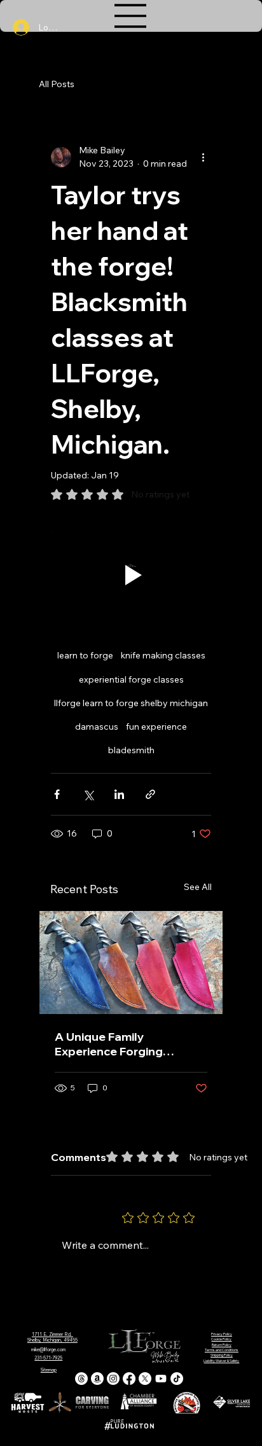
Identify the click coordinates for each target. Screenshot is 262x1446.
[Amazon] (97, 1378)
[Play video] (131, 575)
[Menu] (131, 16)
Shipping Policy (221, 1355)
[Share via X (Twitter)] (88, 794)
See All (198, 887)
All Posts (56, 84)
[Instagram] (113, 1378)
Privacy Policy (221, 1334)
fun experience (156, 726)
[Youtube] (161, 1378)
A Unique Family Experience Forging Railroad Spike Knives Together (115, 1044)
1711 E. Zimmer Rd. (52, 1334)
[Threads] (81, 1378)
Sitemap (49, 1370)
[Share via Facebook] (57, 794)
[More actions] (203, 157)
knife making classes (163, 655)
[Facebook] (129, 1378)
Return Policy (221, 1345)
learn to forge (85, 655)
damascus (96, 726)
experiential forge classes (131, 679)
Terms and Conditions (221, 1350)
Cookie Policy (221, 1339)
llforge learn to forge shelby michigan (131, 703)
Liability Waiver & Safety (221, 1361)
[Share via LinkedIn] (119, 794)
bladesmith (131, 750)
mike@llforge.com (48, 1349)
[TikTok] (176, 1378)
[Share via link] (150, 794)
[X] (145, 1378)
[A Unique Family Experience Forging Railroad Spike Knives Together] (131, 962)
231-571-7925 (48, 1358)
